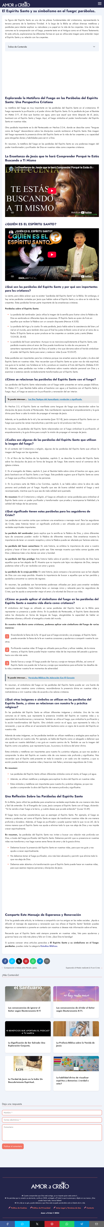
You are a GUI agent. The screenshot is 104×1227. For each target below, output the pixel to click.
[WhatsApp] (33, 961)
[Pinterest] (26, 961)
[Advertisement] (52, 73)
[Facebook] (5, 961)
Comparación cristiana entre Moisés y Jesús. (20, 967)
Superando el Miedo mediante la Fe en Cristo (83, 967)
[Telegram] (40, 961)
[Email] (47, 961)
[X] (19, 961)
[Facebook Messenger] (12, 961)
